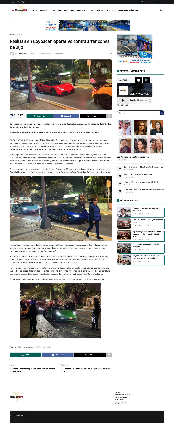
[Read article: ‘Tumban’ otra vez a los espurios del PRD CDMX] (124, 212)
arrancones (28, 347)
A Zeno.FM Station (123, 105)
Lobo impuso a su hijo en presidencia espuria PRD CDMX (144, 189)
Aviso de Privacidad (156, 2)
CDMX (34, 10)
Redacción (22, 54)
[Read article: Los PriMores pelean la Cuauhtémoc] (140, 137)
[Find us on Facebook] (10, 2)
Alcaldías (81, 10)
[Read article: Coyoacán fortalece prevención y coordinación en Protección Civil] (124, 260)
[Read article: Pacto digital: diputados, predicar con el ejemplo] (124, 223)
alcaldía (18, 347)
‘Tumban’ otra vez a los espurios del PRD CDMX (141, 182)
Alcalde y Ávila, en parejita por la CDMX (138, 174)
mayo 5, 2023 (35, 54)
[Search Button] (161, 10)
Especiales (111, 10)
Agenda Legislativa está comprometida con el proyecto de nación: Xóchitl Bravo (148, 234)
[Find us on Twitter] (13, 2)
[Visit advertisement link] (87, 27)
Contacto (142, 2)
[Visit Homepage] (21, 10)
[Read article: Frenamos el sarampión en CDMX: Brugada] (124, 248)
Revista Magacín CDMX (128, 10)
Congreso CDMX (96, 10)
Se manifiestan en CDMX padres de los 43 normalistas (143, 167)
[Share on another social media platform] (109, 116)
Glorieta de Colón (66, 10)
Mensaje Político (48, 10)
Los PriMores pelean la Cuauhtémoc (133, 156)
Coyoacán (59, 54)
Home (12, 34)
